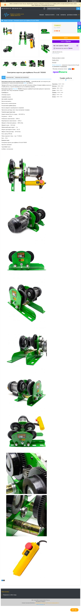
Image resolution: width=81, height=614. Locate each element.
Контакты (63, 15)
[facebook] (2, 580)
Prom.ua (48, 600)
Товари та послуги (8, 20)
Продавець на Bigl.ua (40, 601)
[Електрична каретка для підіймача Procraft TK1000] (58, 106)
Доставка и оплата (72, 15)
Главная (41, 15)
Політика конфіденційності (53, 602)
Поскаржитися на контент (41, 602)
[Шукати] (78, 8)
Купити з (63, 41)
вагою (25, 83)
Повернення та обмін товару (9, 595)
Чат (76, 610)
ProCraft (15, 89)
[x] (4, 580)
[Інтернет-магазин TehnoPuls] (5, 15)
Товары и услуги (49, 15)
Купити (66, 37)
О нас (57, 15)
